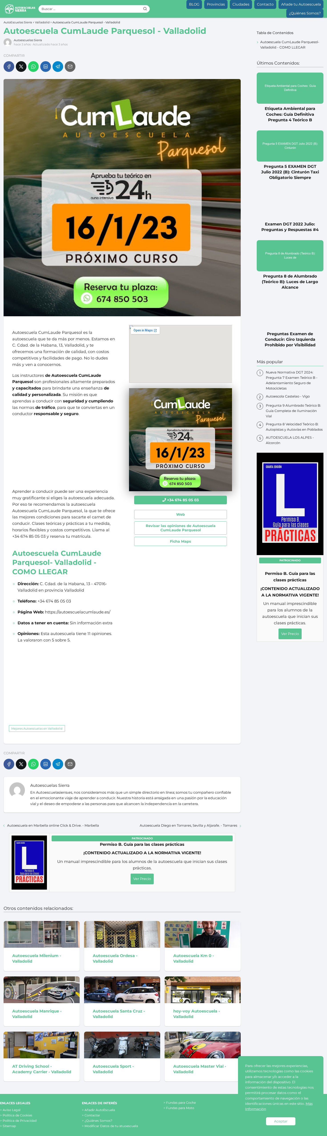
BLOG (194, 4)
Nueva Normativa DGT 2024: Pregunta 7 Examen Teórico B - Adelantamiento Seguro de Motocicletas (291, 380)
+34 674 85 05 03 (183, 500)
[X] (21, 66)
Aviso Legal (11, 1110)
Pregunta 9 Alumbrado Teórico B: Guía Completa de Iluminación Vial (293, 410)
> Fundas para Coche (180, 1103)
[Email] (70, 66)
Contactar (92, 1115)
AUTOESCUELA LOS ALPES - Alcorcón (290, 440)
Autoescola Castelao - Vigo (288, 396)
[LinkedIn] (45, 66)
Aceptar (280, 1121)
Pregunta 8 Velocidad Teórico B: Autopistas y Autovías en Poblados (294, 427)
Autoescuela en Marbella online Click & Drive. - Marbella (53, 825)
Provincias (216, 4)
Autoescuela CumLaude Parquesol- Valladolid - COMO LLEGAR (289, 44)
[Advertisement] (63, 453)
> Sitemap (8, 1126)
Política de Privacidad (19, 1121)
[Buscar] (145, 8)
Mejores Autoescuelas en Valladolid (37, 728)
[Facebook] (9, 66)
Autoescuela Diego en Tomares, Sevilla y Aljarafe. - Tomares (188, 825)
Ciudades (240, 4)
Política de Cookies (17, 1115)
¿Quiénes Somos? (305, 13)
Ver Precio (142, 879)
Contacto (265, 4)
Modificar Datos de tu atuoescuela (111, 1126)
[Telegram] (57, 66)
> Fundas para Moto (179, 1108)
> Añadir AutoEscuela (98, 1110)
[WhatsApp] (33, 66)
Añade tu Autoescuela (301, 4)
